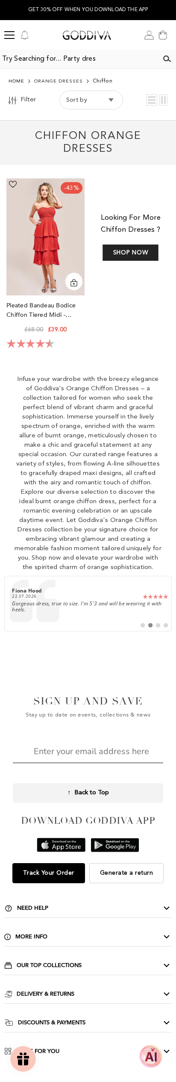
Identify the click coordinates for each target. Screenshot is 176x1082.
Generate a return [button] (126, 873)
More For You (37, 1051)
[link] (88, 603)
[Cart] (162, 35)
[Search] (167, 59)
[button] (151, 100)
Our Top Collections (49, 965)
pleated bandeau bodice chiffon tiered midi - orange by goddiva (41, 310)
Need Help (32, 908)
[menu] (9, 35)
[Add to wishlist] (12, 184)
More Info (31, 936)
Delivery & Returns (45, 994)
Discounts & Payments (51, 1022)
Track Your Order (48, 873)
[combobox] (79, 59)
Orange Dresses (58, 81)
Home (16, 81)
